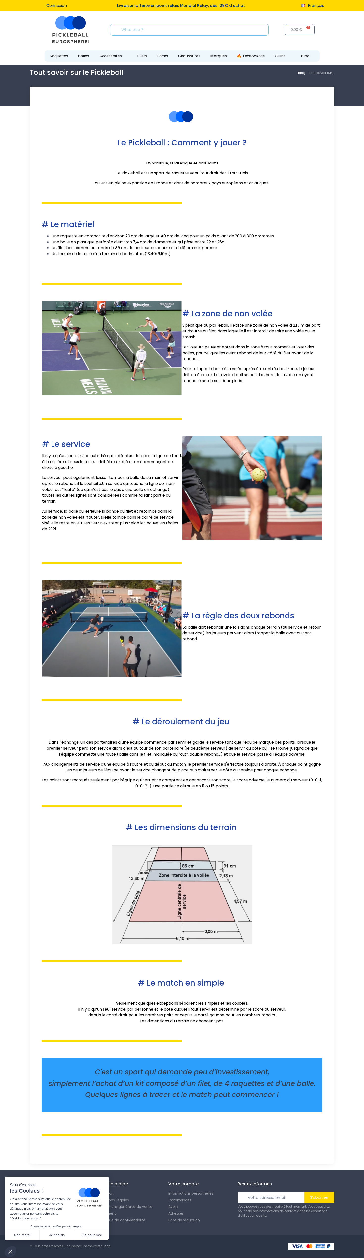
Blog (305, 56)
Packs (162, 56)
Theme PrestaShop (96, 1246)
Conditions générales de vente (125, 1206)
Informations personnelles (190, 1193)
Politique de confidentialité (122, 1220)
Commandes (179, 1200)
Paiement (107, 1213)
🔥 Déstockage (251, 56)
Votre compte (183, 1184)
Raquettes (59, 56)
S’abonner (319, 1197)
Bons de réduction (184, 1220)
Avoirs (173, 1206)
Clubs (280, 56)
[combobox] (190, 29)
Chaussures (189, 56)
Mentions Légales (114, 1200)
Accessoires (110, 56)
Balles (83, 56)
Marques (218, 56)
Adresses (176, 1213)
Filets (142, 56)
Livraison (106, 1193)
